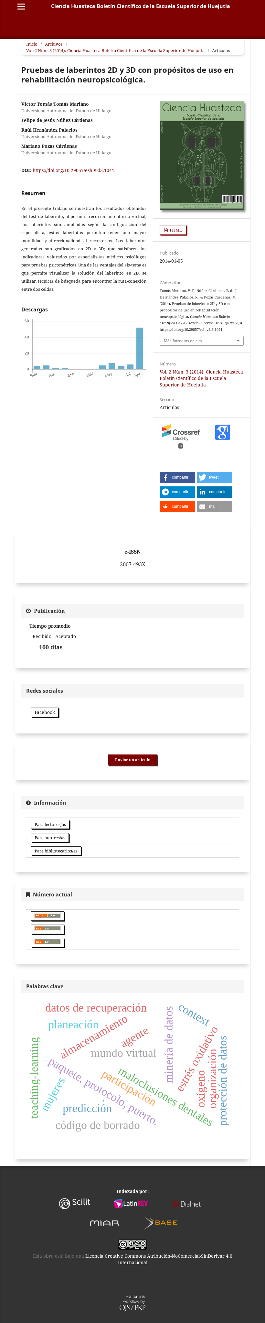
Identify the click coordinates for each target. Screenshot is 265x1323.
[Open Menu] (21, 6)
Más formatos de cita (183, 340)
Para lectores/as (50, 824)
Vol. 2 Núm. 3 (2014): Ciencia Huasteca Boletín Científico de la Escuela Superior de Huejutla (115, 50)
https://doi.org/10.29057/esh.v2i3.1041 (73, 170)
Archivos (54, 44)
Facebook (45, 712)
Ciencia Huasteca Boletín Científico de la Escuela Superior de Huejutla (140, 6)
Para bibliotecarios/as (56, 851)
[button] (177, 477)
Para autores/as (50, 837)
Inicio (31, 44)
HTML (175, 230)
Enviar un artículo (132, 760)
